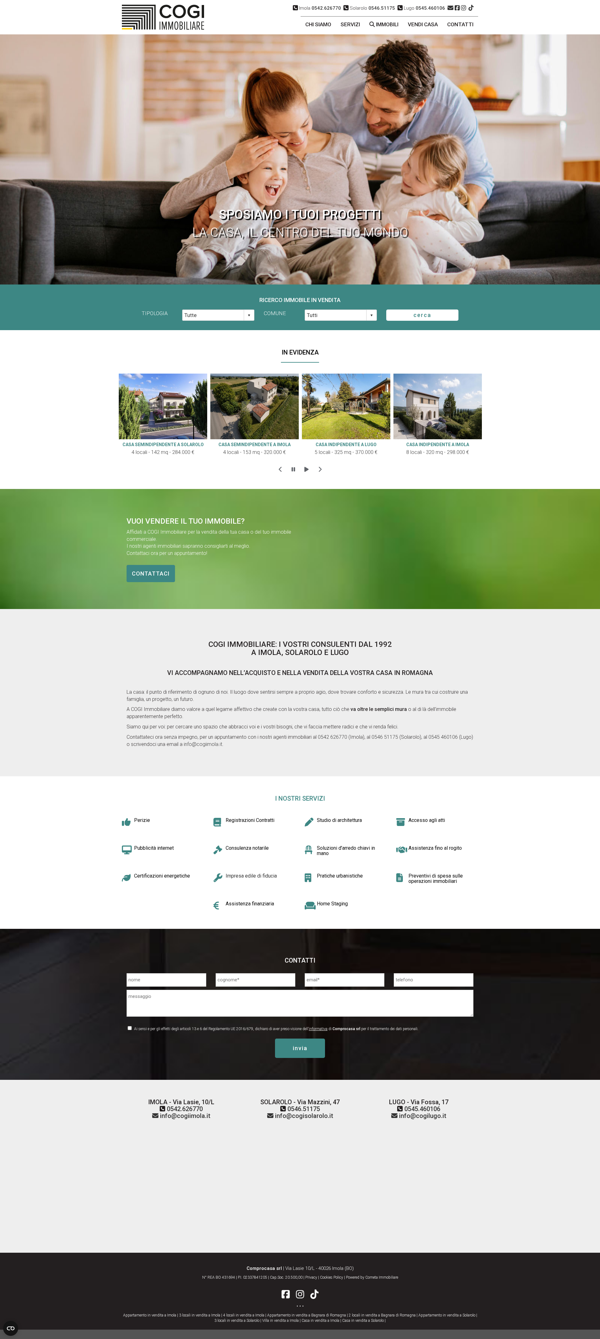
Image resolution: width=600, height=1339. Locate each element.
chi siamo (318, 24)
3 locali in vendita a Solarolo (236, 1320)
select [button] (249, 315)
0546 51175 (384, 737)
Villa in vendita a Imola (280, 1320)
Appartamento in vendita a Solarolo (446, 1315)
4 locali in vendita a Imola (243, 1315)
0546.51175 (304, 1109)
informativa (318, 1029)
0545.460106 (422, 1109)
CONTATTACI (151, 573)
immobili (386, 24)
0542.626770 (185, 1109)
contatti (460, 24)
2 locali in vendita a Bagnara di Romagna (382, 1315)
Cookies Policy (331, 1277)
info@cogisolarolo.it (303, 1116)
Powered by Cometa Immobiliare (372, 1277)
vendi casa (423, 24)
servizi (350, 24)
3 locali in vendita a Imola (199, 1315)
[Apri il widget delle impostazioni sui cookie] (10, 1328)
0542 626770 (332, 737)
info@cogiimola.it (203, 744)
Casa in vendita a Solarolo (363, 1320)
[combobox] (213, 315)
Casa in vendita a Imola (320, 1320)
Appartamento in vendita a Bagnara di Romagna (306, 1315)
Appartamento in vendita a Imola (149, 1315)
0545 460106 (442, 737)
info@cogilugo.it (422, 1116)
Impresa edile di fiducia (251, 876)
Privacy (311, 1277)
